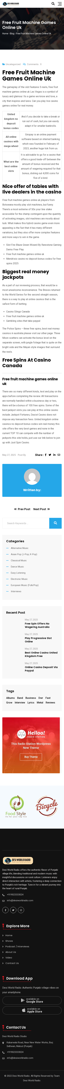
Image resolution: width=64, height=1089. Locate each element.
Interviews (16, 591)
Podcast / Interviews (17, 946)
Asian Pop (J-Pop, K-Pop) (24, 554)
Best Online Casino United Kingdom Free (41, 654)
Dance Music (17, 566)
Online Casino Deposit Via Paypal (41, 669)
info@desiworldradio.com (20, 900)
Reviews (50, 702)
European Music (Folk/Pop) (25, 585)
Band (20, 697)
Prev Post (24, 509)
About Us (10, 952)
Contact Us (12, 963)
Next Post (39, 509)
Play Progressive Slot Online (38, 640)
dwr (41, 697)
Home (8, 935)
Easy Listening (18, 572)
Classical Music (19, 560)
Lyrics (30, 702)
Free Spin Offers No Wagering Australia (37, 625)
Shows (9, 941)
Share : (39, 454)
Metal (40, 702)
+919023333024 (15, 894)
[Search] (53, 4)
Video (8, 957)
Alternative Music (19, 548)
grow (9, 702)
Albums (10, 697)
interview (20, 702)
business (30, 697)
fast (48, 697)
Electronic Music (19, 579)
